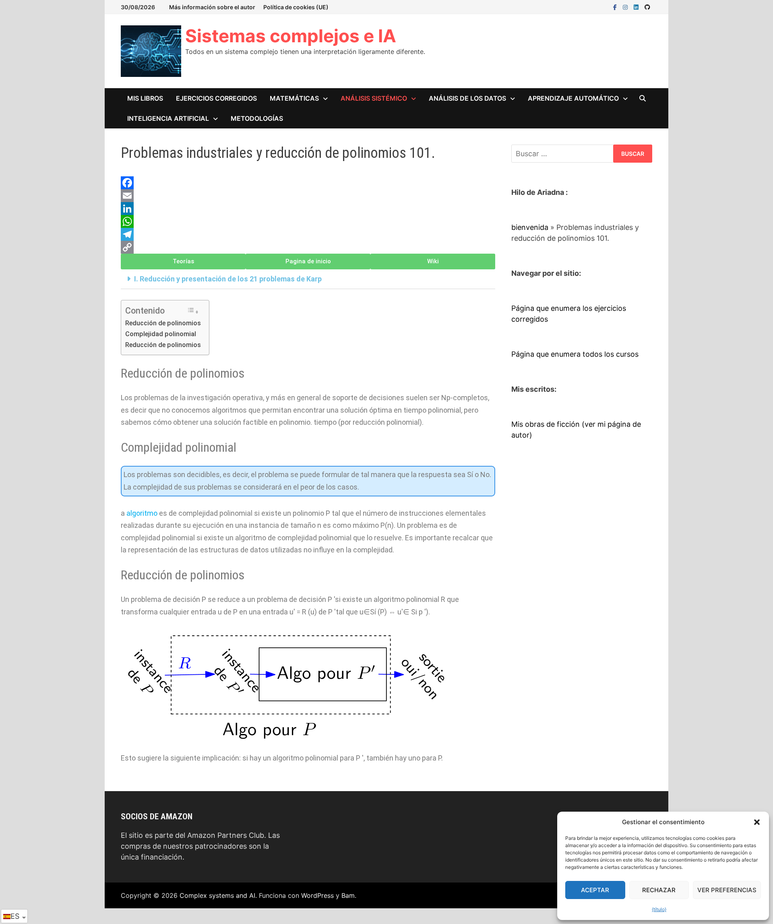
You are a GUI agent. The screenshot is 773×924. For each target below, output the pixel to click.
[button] (757, 822)
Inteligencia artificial (168, 118)
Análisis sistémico (374, 98)
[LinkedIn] (637, 6)
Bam (348, 895)
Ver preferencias (726, 890)
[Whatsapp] (308, 221)
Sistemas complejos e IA (290, 36)
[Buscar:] (581, 154)
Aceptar (595, 890)
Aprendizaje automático (573, 98)
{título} (659, 909)
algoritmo (141, 513)
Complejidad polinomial (160, 334)
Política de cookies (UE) (296, 7)
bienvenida (529, 227)
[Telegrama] (308, 234)
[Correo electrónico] (308, 195)
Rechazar (659, 890)
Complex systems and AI (217, 895)
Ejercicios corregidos (216, 98)
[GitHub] (647, 6)
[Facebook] (616, 6)
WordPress (317, 895)
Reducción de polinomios (163, 323)
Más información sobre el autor (212, 7)
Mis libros (145, 98)
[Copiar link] (308, 247)
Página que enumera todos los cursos (575, 354)
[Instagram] (626, 6)
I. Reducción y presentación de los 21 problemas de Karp (228, 279)
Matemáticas (294, 98)
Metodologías (257, 118)
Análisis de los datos (467, 98)
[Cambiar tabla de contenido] (193, 311)
